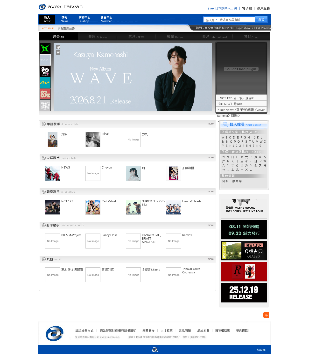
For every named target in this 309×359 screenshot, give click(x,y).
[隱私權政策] (221, 330)
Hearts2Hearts (191, 201)
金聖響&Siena (151, 269)
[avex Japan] (150, 350)
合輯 (225, 181)
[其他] (251, 36)
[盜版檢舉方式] (84, 330)
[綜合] (58, 36)
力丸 (145, 134)
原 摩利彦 (108, 269)
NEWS (65, 167)
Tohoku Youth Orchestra (191, 270)
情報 (64, 19)
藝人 (47, 19)
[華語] (97, 36)
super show (243, 28)
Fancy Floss (109, 235)
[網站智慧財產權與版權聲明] (117, 330)
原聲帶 (237, 181)
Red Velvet (109, 201)
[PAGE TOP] (266, 315)
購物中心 (84, 19)
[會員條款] (242, 330)
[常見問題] (185, 330)
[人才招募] (166, 330)
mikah (106, 133)
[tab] (45, 48)
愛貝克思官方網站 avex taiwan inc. (74, 7)
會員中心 (106, 19)
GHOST (255, 28)
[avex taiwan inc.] (56, 332)
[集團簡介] (147, 330)
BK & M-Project (71, 235)
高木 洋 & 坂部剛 (72, 269)
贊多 (64, 134)
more (211, 123)
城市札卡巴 (228, 28)
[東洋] (136, 36)
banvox (187, 235)
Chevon (107, 167)
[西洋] (213, 36)
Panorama (267, 28)
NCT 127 (67, 201)
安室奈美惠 (214, 28)
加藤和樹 (188, 168)
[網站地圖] (203, 330)
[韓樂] (174, 36)
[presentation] (45, 48)
